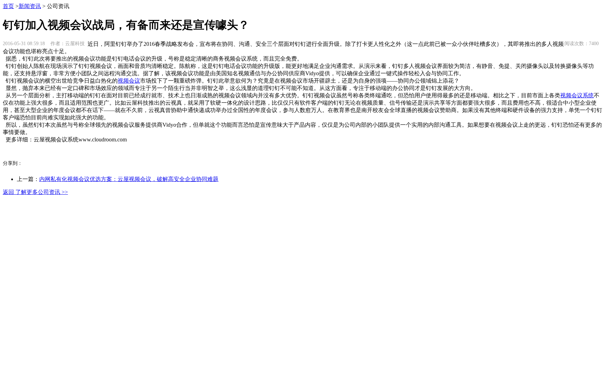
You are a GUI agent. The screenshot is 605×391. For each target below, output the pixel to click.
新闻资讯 (30, 6)
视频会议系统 (577, 95)
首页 (8, 6)
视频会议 (129, 81)
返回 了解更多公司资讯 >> (35, 192)
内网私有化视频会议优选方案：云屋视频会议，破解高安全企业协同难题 (128, 179)
